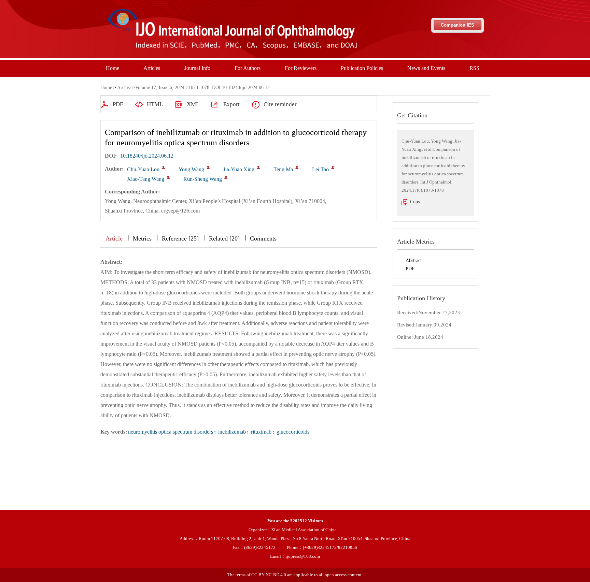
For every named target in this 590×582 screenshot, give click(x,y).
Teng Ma (283, 169)
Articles (151, 68)
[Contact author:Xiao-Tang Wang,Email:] (168, 177)
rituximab (260, 432)
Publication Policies (362, 68)
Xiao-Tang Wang (145, 179)
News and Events (426, 68)
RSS (474, 68)
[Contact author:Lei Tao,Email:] (332, 167)
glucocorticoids (292, 432)
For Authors (248, 68)
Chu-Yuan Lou (143, 169)
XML (193, 104)
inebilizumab (231, 432)
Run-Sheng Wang (202, 179)
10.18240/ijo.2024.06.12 (146, 156)
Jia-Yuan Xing (238, 169)
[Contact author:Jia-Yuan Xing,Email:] (258, 167)
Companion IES (457, 25)
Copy (415, 201)
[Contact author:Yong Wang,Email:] (208, 167)
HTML (155, 104)
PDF (118, 104)
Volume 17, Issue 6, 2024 (159, 87)
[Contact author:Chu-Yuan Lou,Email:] (163, 167)
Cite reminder (280, 104)
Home (112, 68)
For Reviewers (301, 68)
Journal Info (197, 68)
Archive (124, 87)
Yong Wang (191, 169)
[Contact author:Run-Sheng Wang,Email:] (225, 177)
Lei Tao (320, 169)
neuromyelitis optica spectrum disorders (170, 432)
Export (231, 104)
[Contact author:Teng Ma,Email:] (296, 167)
